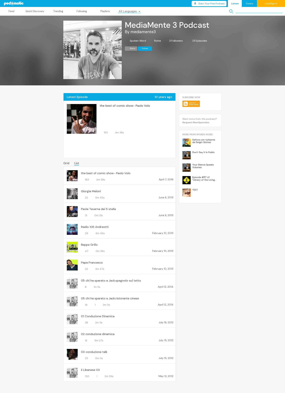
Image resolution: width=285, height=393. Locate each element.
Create (249, 3)
